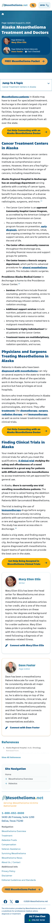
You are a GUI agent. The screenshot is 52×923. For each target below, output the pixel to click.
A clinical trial (26, 461)
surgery (43, 411)
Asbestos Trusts (9, 840)
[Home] (3, 14)
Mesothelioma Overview (20, 779)
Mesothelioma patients (15, 97)
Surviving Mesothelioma (14, 853)
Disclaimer (7, 876)
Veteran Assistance (11, 849)
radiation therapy (12, 414)
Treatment (7, 836)
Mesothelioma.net (39, 902)
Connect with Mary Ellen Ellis (27, 645)
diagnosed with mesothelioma (20, 371)
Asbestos (12, 784)
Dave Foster (17, 52)
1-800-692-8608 (13, 813)
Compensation (9, 845)
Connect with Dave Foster (25, 728)
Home (8, 774)
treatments (8, 411)
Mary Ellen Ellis (18, 43)
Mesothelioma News (12, 858)
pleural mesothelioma (35, 268)
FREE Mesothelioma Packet (22, 61)
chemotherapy (28, 411)
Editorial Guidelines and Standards (19, 880)
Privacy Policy (8, 871)
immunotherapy (37, 414)
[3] (16, 528)
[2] (19, 284)
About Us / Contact (11, 862)
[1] (41, 201)
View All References (11, 758)
